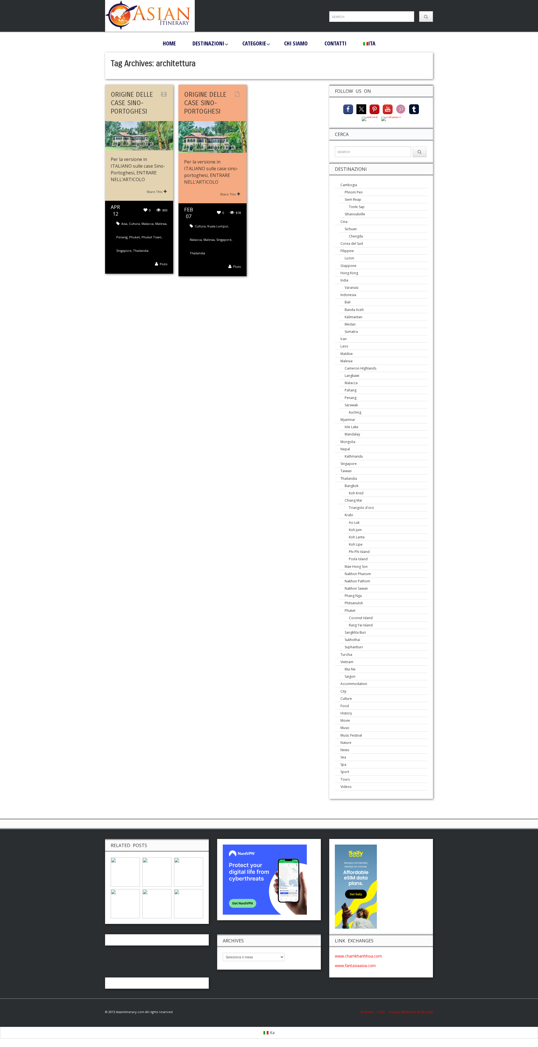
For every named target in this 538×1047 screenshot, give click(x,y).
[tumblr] (414, 108)
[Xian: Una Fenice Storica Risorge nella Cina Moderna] (125, 903)
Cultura (134, 224)
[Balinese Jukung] (188, 903)
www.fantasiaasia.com (355, 965)
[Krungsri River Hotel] (156, 903)
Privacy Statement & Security (411, 1012)
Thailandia (141, 250)
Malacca (148, 224)
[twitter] (361, 108)
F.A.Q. (381, 1012)
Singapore (123, 250)
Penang (121, 237)
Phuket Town (151, 237)
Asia (124, 224)
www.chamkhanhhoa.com (358, 956)
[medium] (391, 118)
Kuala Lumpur (217, 226)
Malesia (160, 224)
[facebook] (348, 108)
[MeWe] (370, 118)
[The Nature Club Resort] (125, 871)
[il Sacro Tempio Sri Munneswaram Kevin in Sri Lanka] (188, 871)
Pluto (164, 264)
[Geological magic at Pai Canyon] (156, 871)
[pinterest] (374, 108)
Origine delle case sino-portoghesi (205, 103)
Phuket (134, 237)
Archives (369, 1012)
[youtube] (388, 108)
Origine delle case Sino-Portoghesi (132, 103)
